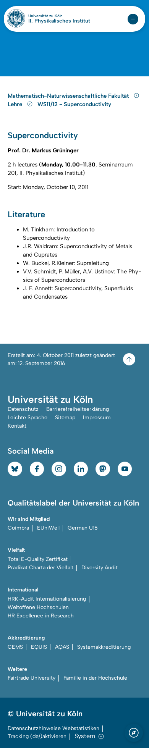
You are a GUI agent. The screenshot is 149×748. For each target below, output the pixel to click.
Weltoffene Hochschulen (38, 607)
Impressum (97, 417)
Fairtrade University (31, 678)
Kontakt (17, 426)
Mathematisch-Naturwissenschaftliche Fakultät (69, 95)
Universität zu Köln (58, 16)
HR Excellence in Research (41, 615)
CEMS (15, 647)
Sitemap (65, 417)
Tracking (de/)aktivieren (37, 736)
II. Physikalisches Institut (59, 21)
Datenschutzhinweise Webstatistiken (53, 728)
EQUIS (39, 647)
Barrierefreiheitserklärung (77, 409)
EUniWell (48, 528)
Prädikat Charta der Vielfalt (40, 567)
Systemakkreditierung (104, 647)
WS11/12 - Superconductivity (74, 104)
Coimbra (18, 528)
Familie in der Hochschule (95, 678)
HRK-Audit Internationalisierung (47, 599)
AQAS (62, 647)
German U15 (83, 528)
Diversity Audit (99, 567)
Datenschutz (23, 409)
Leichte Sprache (27, 417)
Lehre (16, 104)
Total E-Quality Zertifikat (38, 559)
